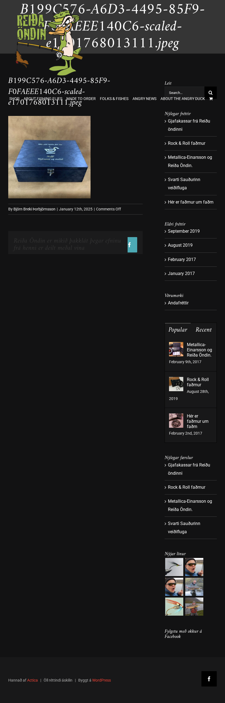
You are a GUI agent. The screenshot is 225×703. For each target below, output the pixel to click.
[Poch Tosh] (174, 567)
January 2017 (181, 273)
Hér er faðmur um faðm (190, 202)
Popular (177, 330)
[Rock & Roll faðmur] (176, 381)
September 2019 (184, 231)
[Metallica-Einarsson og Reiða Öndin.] (176, 346)
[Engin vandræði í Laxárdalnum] (174, 587)
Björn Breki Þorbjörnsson (34, 209)
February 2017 (182, 259)
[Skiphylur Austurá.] (194, 587)
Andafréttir (178, 302)
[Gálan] (174, 606)
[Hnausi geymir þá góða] (194, 606)
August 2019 (180, 245)
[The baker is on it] (194, 567)
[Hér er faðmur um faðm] (176, 417)
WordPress (101, 680)
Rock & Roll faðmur (186, 143)
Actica (32, 680)
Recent (204, 330)
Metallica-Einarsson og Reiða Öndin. (199, 350)
